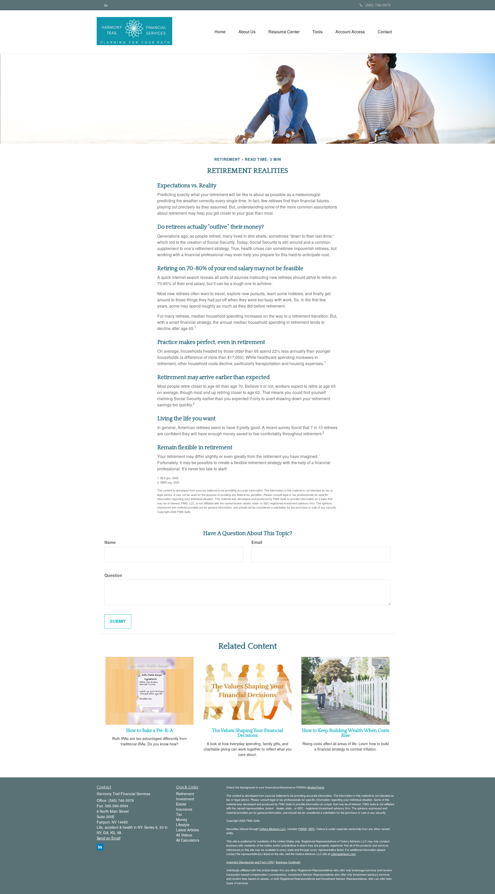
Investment (185, 798)
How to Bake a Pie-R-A (149, 730)
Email (256, 542)
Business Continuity (288, 862)
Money (181, 819)
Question (113, 575)
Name (110, 542)
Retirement (185, 793)
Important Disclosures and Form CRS (250, 862)
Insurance (184, 809)
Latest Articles (187, 829)
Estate (181, 804)
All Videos (184, 834)
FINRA (302, 829)
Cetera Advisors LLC (272, 829)
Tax (179, 814)
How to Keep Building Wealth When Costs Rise (345, 733)
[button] (247, 32)
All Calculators (187, 840)
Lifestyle (182, 824)
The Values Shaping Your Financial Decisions (247, 733)
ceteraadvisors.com (343, 854)
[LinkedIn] (106, 4)
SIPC (311, 829)
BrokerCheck (316, 787)
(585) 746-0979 (378, 4)
